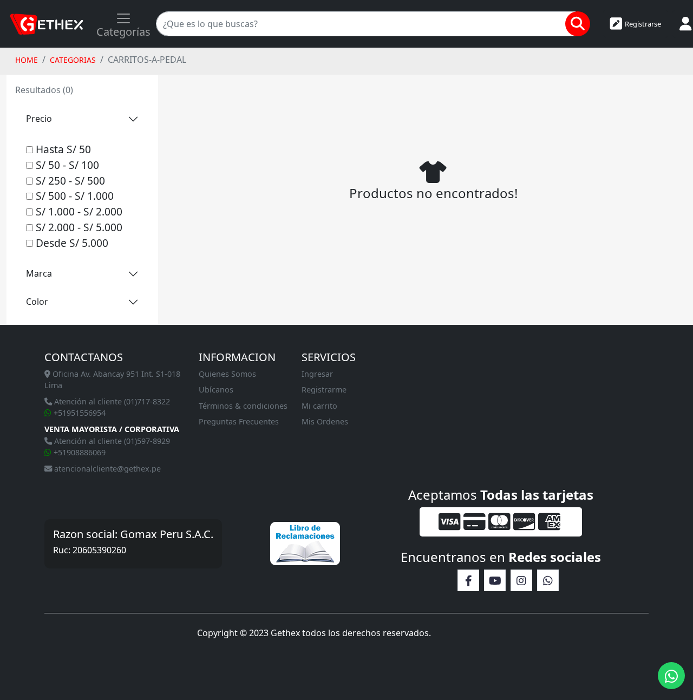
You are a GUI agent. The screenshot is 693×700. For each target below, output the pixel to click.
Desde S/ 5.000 (70, 242)
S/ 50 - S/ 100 (66, 165)
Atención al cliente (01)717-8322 (111, 401)
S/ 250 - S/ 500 (69, 180)
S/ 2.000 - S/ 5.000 (77, 227)
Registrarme (324, 389)
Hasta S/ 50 (62, 149)
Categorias (73, 60)
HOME (26, 60)
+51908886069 (78, 452)
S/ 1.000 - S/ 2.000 (77, 211)
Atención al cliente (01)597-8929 (111, 441)
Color (37, 302)
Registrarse (643, 24)
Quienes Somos (227, 374)
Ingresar (317, 374)
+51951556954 (78, 413)
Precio (39, 119)
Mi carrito (319, 406)
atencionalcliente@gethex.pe (106, 468)
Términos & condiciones (243, 406)
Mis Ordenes (325, 421)
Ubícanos (216, 389)
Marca (39, 273)
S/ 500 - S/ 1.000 (73, 195)
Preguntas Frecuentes (239, 421)
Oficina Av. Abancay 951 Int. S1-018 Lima (112, 380)
